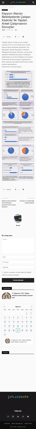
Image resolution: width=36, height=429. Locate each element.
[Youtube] (28, 416)
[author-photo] (18, 223)
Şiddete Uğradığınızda (17, 423)
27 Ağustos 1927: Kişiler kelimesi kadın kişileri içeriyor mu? (22, 295)
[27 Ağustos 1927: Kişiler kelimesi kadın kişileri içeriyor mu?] (6, 295)
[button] (3, 2)
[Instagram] (13, 416)
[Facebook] (8, 416)
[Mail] (18, 416)
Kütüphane (11, 7)
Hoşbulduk (7, 423)
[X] (23, 416)
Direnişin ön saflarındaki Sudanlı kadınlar (27, 202)
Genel (3, 30)
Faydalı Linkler (28, 423)
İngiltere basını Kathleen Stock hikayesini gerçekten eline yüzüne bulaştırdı (9, 204)
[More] (23, 37)
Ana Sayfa (4, 7)
